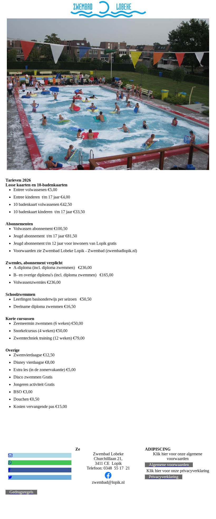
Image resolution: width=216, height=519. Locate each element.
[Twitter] (10, 477)
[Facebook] (9, 470)
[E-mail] (10, 455)
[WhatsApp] (10, 462)
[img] (108, 9)
